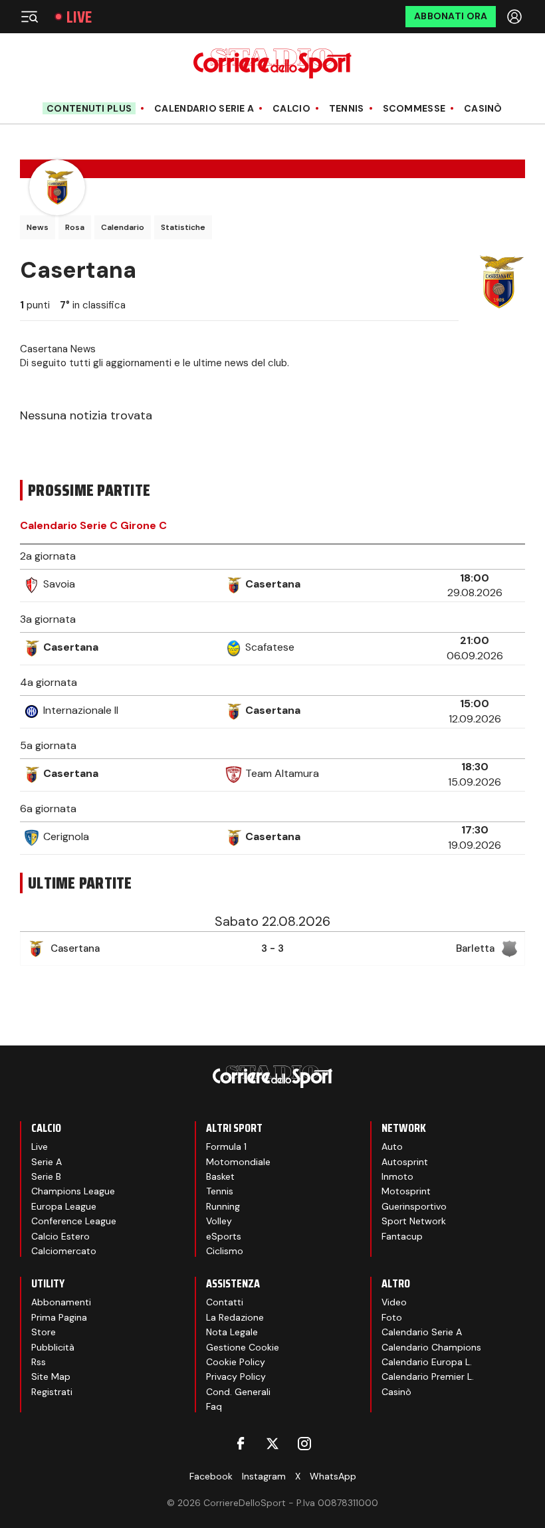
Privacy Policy (236, 1376)
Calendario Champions (431, 1347)
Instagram (264, 1476)
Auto (392, 1146)
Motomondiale (238, 1162)
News (38, 227)
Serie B (46, 1176)
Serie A (46, 1162)
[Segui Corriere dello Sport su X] (272, 1444)
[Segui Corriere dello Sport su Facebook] (241, 1444)
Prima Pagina (59, 1317)
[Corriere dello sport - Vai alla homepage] (272, 63)
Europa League (63, 1206)
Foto (392, 1317)
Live (79, 17)
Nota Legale (232, 1332)
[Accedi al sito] (515, 16)
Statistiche (183, 227)
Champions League (73, 1191)
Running (223, 1206)
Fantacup (402, 1236)
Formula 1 (226, 1146)
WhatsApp (333, 1476)
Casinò (483, 108)
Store (43, 1332)
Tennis (346, 108)
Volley (219, 1221)
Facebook (211, 1476)
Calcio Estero (60, 1236)
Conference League (73, 1221)
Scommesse (414, 108)
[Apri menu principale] (29, 16)
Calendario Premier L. (428, 1376)
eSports (223, 1236)
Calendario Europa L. (427, 1362)
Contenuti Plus (89, 108)
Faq (214, 1406)
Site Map (50, 1376)
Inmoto (397, 1176)
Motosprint (406, 1191)
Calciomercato (63, 1251)
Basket (220, 1176)
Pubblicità (52, 1347)
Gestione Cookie (242, 1347)
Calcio (291, 108)
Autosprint (405, 1162)
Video (394, 1302)
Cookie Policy (235, 1362)
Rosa (74, 227)
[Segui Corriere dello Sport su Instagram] (304, 1444)
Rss (38, 1362)
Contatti (224, 1302)
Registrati (51, 1392)
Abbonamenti (61, 1302)
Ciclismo (224, 1251)
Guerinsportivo (414, 1206)
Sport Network (414, 1221)
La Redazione (235, 1317)
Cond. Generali (238, 1392)
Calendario (122, 227)
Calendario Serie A (204, 108)
